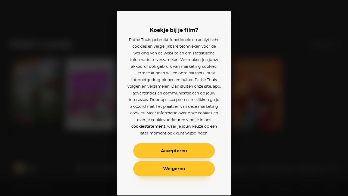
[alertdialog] (174, 98)
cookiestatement (148, 126)
